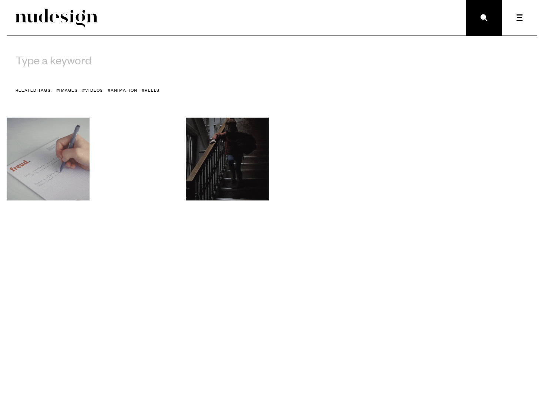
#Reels (151, 90)
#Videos (92, 90)
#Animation (122, 90)
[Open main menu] (519, 18)
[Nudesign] (57, 18)
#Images (67, 90)
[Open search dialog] (484, 18)
